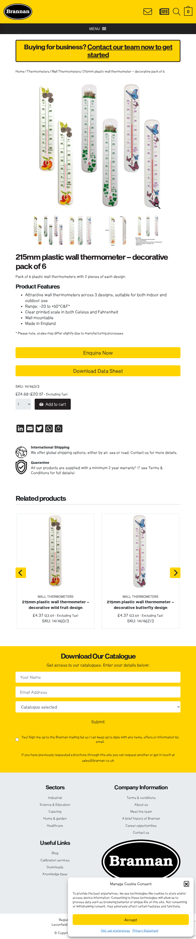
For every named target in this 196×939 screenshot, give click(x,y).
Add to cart (55, 404)
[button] (186, 883)
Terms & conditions (141, 798)
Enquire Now (98, 353)
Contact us (141, 832)
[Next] (175, 573)
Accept (130, 920)
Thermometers (38, 71)
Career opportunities (141, 825)
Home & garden (55, 818)
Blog (55, 853)
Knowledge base (55, 874)
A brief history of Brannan (141, 818)
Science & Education (55, 804)
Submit (98, 721)
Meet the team (141, 811)
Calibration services (55, 860)
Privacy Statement (145, 930)
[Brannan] (18, 11)
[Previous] (21, 573)
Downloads (55, 867)
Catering (55, 811)
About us (141, 804)
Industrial (55, 798)
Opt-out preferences (115, 930)
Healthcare (55, 825)
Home (20, 71)
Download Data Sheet (98, 371)
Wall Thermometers (66, 71)
